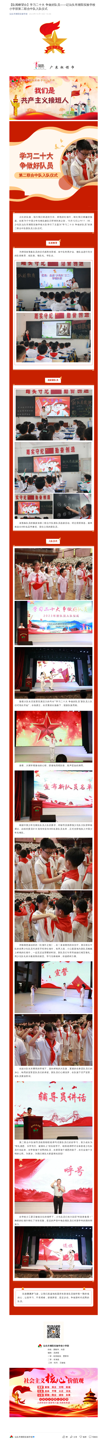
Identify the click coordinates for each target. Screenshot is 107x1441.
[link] (25, 1437)
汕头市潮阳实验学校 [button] (18, 13)
